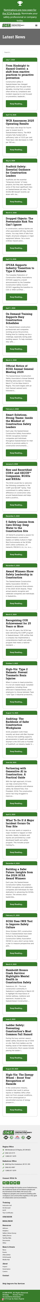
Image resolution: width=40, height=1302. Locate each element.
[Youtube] (14, 1182)
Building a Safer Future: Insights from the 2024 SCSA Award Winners (19, 874)
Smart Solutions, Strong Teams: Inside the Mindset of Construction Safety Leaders (19, 421)
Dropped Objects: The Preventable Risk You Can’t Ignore (19, 221)
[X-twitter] (7, 1182)
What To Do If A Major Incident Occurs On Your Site (20, 823)
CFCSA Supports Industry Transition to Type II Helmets (20, 268)
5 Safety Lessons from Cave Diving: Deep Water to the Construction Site (20, 526)
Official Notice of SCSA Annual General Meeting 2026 (20, 369)
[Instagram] (18, 1182)
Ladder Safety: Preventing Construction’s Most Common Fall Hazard (19, 1030)
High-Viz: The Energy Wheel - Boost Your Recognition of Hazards (20, 1079)
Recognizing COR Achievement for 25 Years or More (18, 623)
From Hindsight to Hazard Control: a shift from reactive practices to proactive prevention (20, 72)
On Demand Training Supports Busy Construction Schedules (19, 318)
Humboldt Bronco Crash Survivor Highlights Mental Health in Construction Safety (18, 976)
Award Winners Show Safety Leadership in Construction (20, 574)
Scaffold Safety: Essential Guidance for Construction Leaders (18, 171)
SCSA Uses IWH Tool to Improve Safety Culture (19, 924)
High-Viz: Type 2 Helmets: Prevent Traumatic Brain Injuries (17, 674)
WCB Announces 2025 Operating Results (20, 122)
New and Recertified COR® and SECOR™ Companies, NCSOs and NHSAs (19, 474)
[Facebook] (4, 1182)
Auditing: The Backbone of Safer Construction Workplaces (17, 723)
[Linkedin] (11, 1182)
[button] (36, 25)
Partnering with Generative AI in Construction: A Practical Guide (16, 773)
